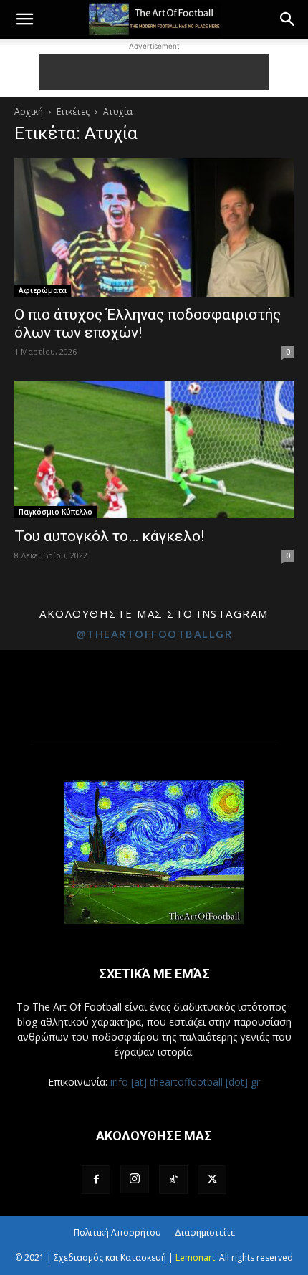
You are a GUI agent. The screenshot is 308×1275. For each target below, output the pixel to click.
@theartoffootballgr (154, 633)
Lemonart (195, 1257)
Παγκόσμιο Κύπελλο (55, 512)
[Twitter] (212, 1179)
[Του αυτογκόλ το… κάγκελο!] (154, 450)
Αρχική (28, 111)
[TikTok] (173, 1179)
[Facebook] (96, 1179)
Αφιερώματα (43, 290)
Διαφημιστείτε (205, 1232)
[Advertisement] (154, 72)
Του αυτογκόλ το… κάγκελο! (109, 536)
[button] (24, 19)
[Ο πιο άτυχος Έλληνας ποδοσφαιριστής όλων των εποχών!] (154, 227)
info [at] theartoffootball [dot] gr (185, 1082)
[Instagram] (134, 1179)
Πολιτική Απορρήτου (117, 1232)
